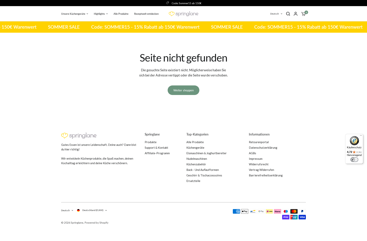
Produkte (151, 142)
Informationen (259, 134)
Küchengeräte (195, 147)
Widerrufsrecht (259, 164)
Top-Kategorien (197, 134)
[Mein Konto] (295, 13)
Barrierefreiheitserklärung (266, 175)
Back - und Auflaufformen (202, 169)
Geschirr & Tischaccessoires (204, 175)
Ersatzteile (193, 181)
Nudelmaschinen (196, 158)
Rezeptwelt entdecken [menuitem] (146, 13)
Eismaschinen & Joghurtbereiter (206, 153)
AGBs (252, 153)
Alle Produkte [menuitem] (121, 13)
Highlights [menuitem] (99, 13)
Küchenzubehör (196, 164)
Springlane (152, 134)
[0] (302, 13)
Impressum (255, 158)
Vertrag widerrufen (261, 169)
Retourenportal (259, 142)
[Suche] (288, 13)
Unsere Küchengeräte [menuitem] (73, 13)
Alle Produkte (195, 142)
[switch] (354, 159)
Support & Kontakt (156, 147)
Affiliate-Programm (157, 153)
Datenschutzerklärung (263, 147)
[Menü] (361, 136)
